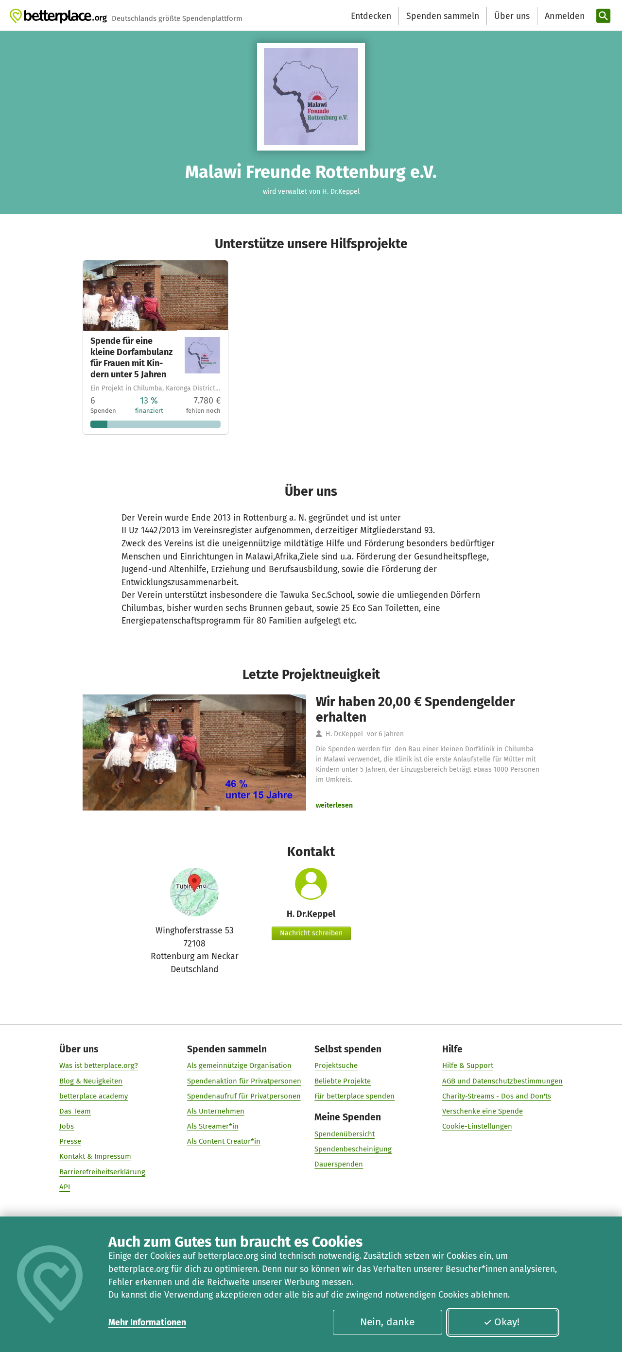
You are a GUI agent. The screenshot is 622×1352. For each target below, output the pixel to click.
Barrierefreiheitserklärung (102, 1171)
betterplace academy (93, 1096)
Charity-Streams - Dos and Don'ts (496, 1096)
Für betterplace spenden (354, 1096)
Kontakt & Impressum (95, 1156)
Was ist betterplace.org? (98, 1065)
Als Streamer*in (213, 1126)
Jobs (66, 1126)
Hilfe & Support (467, 1065)
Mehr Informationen (147, 1322)
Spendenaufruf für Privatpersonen (244, 1096)
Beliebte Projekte (342, 1081)
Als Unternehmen (215, 1111)
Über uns (512, 16)
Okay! (506, 1322)
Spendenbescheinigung (353, 1149)
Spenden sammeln (442, 16)
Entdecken (371, 16)
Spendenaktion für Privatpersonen (244, 1081)
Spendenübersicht (344, 1134)
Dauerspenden (338, 1164)
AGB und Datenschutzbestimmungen (502, 1081)
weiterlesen (334, 805)
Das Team (75, 1111)
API (64, 1187)
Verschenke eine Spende (482, 1111)
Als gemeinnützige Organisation (239, 1065)
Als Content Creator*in (223, 1141)
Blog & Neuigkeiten (90, 1081)
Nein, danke (387, 1322)
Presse (70, 1141)
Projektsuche (336, 1065)
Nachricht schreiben (311, 933)
